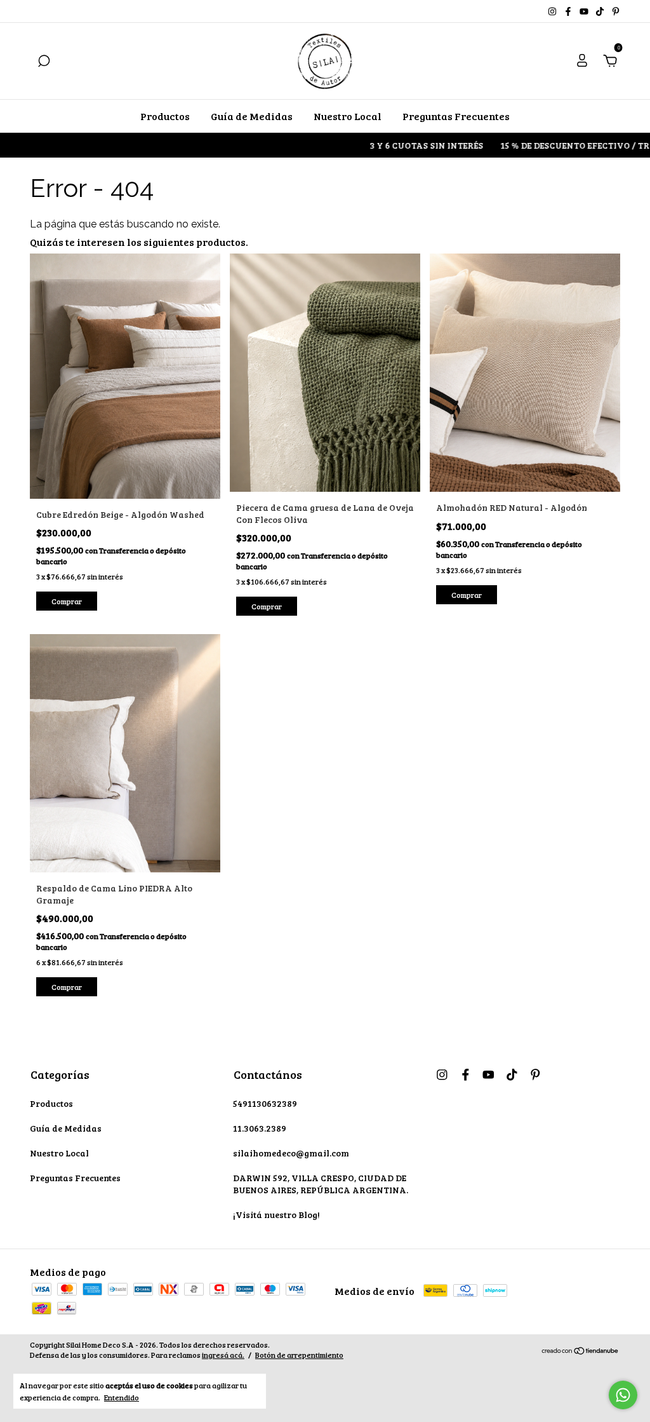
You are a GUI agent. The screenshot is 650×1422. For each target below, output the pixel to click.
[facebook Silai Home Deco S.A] (569, 11)
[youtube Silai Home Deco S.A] (585, 11)
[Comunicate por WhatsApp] (623, 1395)
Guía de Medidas (252, 116)
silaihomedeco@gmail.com (291, 1153)
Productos (165, 116)
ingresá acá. (223, 1355)
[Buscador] (44, 61)
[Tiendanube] (580, 1351)
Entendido (121, 1397)
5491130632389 (265, 1103)
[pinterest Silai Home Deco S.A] (615, 11)
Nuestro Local (347, 116)
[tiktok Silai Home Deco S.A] (600, 11)
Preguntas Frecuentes (456, 116)
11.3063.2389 (259, 1128)
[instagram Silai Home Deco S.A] (553, 11)
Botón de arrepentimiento (299, 1355)
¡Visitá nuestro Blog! (276, 1215)
